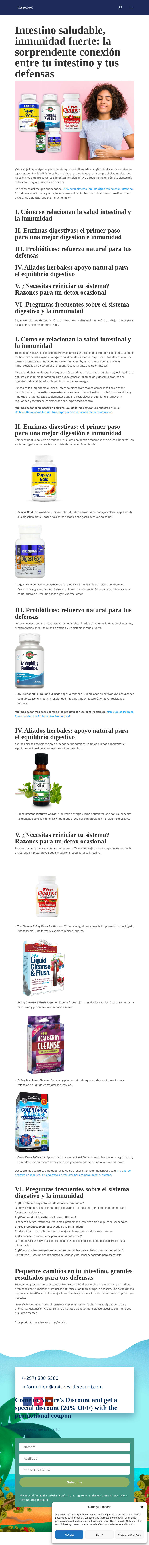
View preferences (129, 1534)
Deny (99, 1534)
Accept (69, 1534)
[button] (142, 1507)
